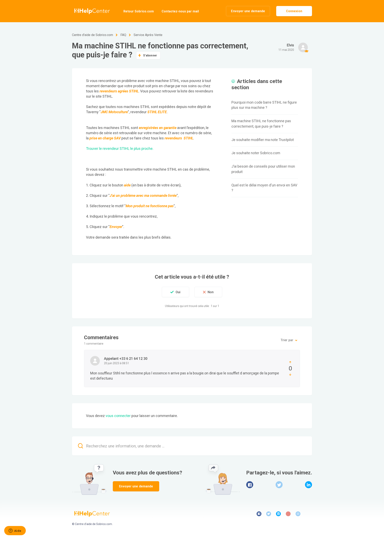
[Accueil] (91, 11)
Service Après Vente (148, 35)
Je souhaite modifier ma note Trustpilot (262, 140)
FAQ (123, 35)
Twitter (279, 484)
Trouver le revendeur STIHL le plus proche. (119, 148)
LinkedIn (308, 484)
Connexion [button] (294, 11)
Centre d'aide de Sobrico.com (92, 35)
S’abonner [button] (150, 55)
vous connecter (118, 416)
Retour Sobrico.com (138, 11)
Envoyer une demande (248, 11)
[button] (175, 292)
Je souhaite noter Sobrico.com (255, 153)
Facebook (249, 484)
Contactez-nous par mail (180, 11)
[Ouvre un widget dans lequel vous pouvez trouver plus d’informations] (15, 531)
